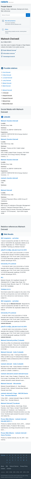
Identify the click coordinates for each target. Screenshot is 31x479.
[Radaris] (4, 2)
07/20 (10, 472)
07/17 (21, 472)
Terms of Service (14, 466)
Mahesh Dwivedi (7, 90)
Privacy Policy (24, 466)
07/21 (7, 472)
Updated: (3, 472)
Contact (9, 468)
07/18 (17, 472)
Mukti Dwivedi (7, 86)
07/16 (24, 472)
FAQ (7, 466)
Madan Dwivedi (7, 83)
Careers (3, 468)
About (2, 466)
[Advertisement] (15, 62)
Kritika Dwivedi (7, 75)
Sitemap (3, 455)
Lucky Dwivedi (7, 80)
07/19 (14, 472)
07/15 (27, 472)
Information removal (9, 53)
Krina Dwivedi (6, 72)
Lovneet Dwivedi (7, 77)
